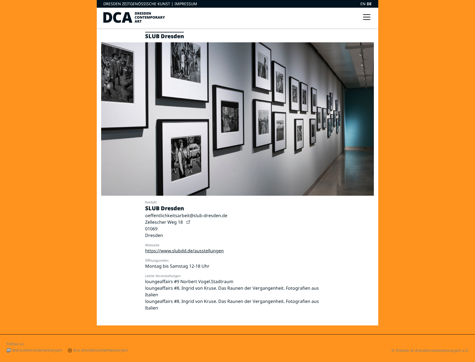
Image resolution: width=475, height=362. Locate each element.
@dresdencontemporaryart (36, 350)
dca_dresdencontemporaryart (100, 350)
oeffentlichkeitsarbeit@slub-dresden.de (186, 215)
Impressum (186, 3)
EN (363, 3)
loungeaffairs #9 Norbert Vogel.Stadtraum (189, 281)
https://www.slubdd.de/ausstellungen (184, 251)
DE (369, 3)
